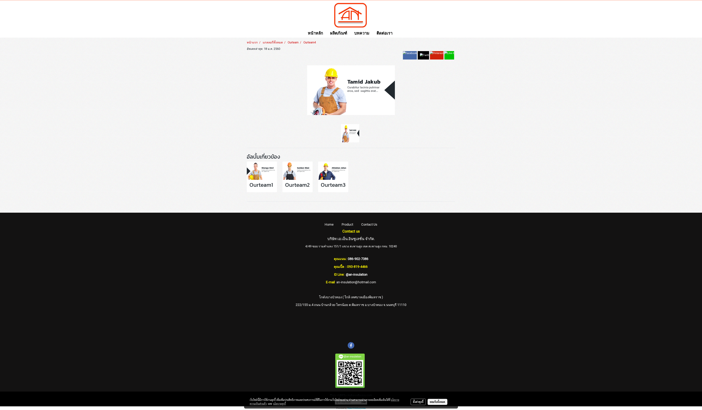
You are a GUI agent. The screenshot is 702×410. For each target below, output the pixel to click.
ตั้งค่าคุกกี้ (418, 401)
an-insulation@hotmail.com (356, 282)
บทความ (361, 33)
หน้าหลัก (315, 33)
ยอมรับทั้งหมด (437, 401)
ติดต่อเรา (384, 33)
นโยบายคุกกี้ (279, 403)
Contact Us (369, 224)
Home (329, 224)
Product (347, 224)
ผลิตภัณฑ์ (338, 33)
